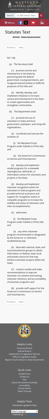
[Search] (41, 15)
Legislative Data (29, 405)
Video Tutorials (24, 391)
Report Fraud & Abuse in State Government (24, 359)
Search (10, 15)
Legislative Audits (32, 9)
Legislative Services (17, 9)
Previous (11, 47)
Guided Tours (24, 373)
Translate (32, 414)
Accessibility (24, 385)
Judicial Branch (24, 351)
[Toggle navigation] (32, 22)
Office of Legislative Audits (24, 356)
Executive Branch (24, 348)
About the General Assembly (24, 382)
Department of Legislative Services (24, 354)
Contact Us (24, 376)
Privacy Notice (24, 388)
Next (21, 47)
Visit (24, 379)
